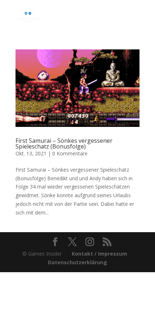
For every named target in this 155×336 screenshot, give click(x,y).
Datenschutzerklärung (77, 262)
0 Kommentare (70, 153)
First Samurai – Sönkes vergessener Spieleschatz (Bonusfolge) (63, 143)
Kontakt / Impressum (99, 253)
